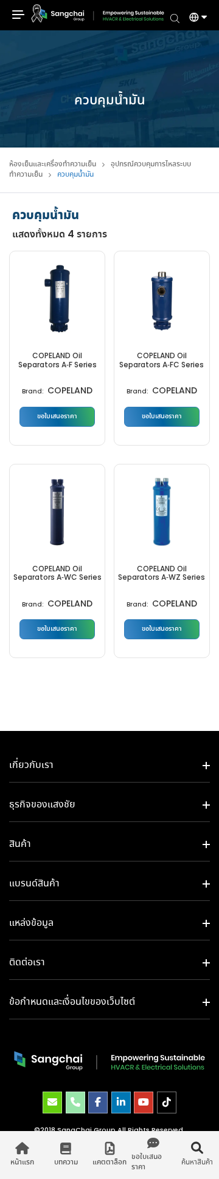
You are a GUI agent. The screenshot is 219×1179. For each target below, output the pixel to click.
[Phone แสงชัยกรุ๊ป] (75, 1102)
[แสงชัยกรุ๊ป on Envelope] (52, 1102)
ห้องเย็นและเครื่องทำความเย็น (52, 164)
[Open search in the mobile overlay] (174, 17)
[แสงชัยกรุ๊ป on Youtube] (143, 1102)
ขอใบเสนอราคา (57, 416)
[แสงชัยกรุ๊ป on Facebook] (98, 1102)
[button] (193, 18)
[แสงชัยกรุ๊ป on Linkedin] (121, 1102)
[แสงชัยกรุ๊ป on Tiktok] (166, 1102)
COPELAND (69, 391)
